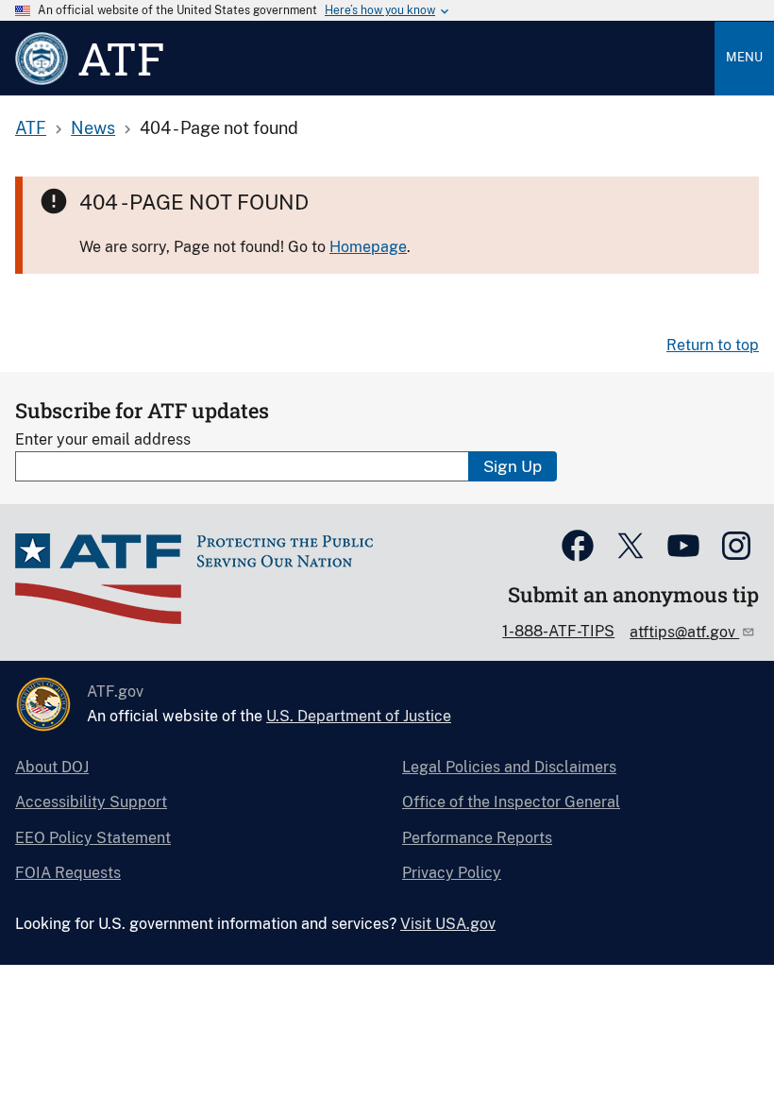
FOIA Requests (68, 873)
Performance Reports (477, 838)
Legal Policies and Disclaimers (509, 767)
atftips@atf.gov (684, 632)
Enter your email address (103, 439)
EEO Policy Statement (93, 838)
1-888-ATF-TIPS (558, 631)
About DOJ (52, 767)
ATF (30, 128)
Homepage (368, 247)
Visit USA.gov (448, 924)
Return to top (712, 345)
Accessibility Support (91, 802)
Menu (744, 57)
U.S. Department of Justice (358, 716)
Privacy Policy (451, 873)
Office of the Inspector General (511, 802)
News (93, 128)
